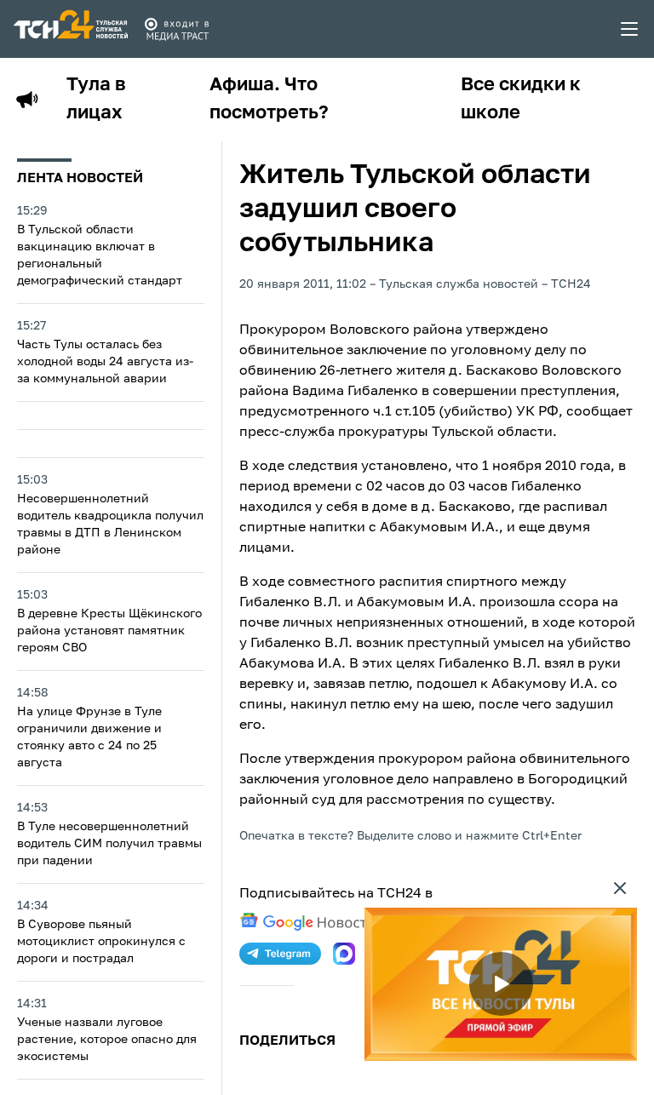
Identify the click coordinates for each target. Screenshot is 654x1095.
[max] (344, 954)
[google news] (307, 922)
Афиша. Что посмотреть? (269, 99)
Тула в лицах (96, 99)
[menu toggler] (630, 29)
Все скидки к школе (521, 99)
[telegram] (280, 954)
